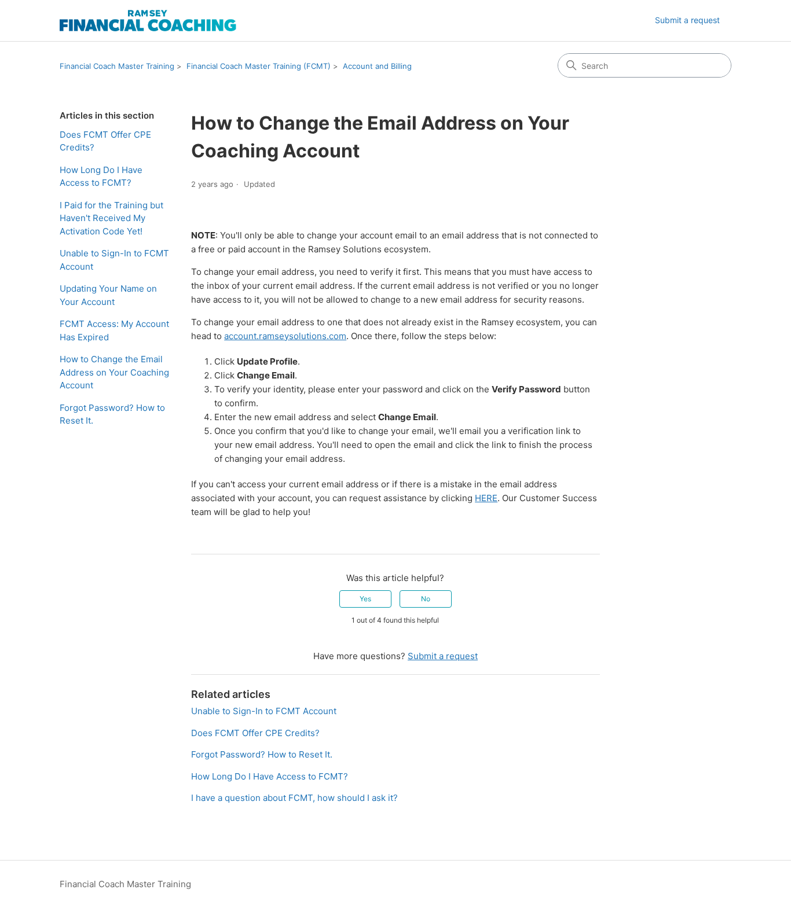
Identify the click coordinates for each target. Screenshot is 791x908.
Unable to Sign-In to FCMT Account (114, 260)
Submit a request (687, 20)
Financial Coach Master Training (117, 66)
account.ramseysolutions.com (285, 335)
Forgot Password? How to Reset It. (112, 414)
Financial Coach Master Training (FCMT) (258, 66)
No (425, 598)
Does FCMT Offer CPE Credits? (105, 141)
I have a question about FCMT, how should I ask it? (294, 797)
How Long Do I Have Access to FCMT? (101, 176)
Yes (365, 598)
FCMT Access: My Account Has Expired (114, 330)
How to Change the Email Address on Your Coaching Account (114, 372)
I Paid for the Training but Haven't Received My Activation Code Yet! (111, 218)
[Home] (148, 20)
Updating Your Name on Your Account (108, 295)
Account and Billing (377, 66)
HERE (486, 497)
